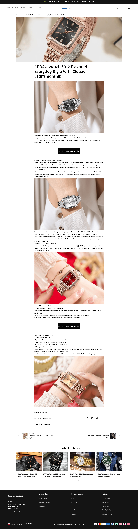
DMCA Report (29, 523)
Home (18, 15)
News (23, 15)
